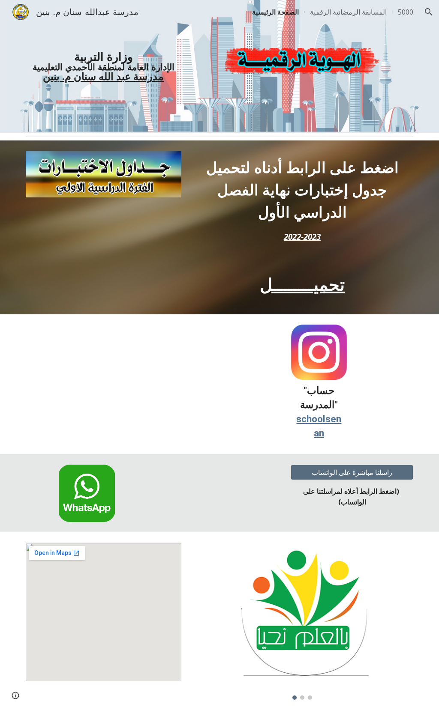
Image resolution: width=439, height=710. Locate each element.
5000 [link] (405, 12)
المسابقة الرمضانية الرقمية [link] (348, 12)
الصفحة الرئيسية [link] (275, 12)
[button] (428, 12)
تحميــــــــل (302, 285)
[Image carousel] (302, 621)
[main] (103, 66)
